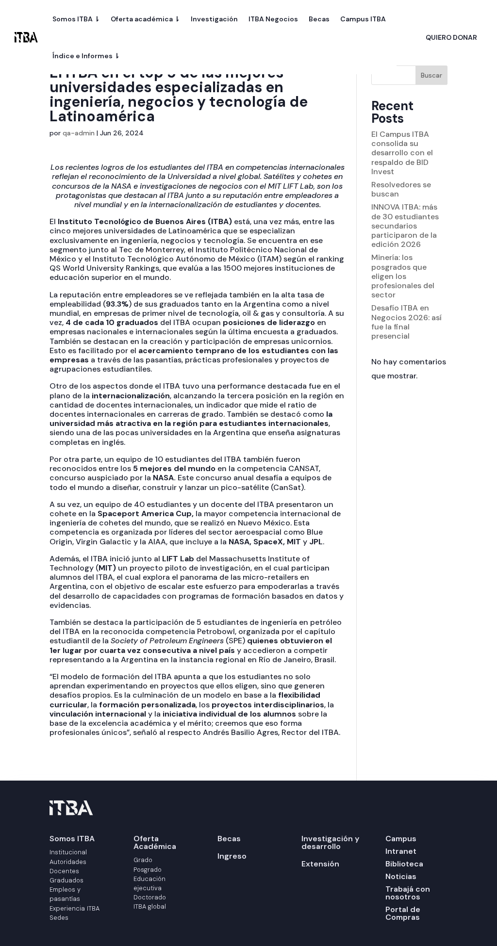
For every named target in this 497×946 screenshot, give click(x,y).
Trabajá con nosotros (407, 893)
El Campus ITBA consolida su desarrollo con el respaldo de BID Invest (402, 153)
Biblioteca (404, 864)
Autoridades (68, 862)
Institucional (68, 852)
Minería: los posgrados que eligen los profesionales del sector (402, 276)
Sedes (59, 917)
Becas (319, 19)
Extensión (320, 864)
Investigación (214, 19)
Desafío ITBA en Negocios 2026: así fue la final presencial (406, 322)
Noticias (400, 876)
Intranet (400, 851)
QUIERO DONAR (451, 38)
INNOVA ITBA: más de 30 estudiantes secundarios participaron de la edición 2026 (405, 225)
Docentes (64, 871)
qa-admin (79, 133)
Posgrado (147, 869)
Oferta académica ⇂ (145, 19)
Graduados (66, 880)
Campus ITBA (363, 19)
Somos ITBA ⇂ (76, 19)
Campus (400, 838)
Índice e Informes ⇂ (86, 55)
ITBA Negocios (273, 19)
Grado (142, 860)
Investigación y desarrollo (330, 842)
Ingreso (232, 856)
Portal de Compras (402, 913)
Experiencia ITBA (74, 908)
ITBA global (149, 906)
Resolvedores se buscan (401, 189)
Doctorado (149, 897)
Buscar (431, 75)
